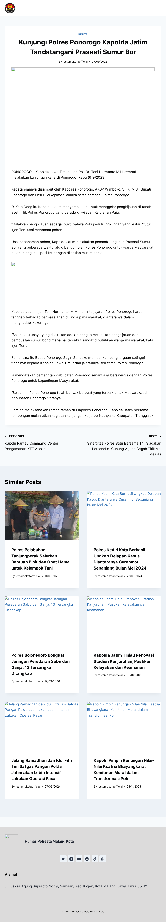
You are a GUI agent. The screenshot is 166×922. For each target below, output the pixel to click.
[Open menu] (157, 8)
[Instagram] (71, 858)
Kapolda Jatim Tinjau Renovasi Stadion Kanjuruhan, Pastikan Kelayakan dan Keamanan (124, 661)
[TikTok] (95, 858)
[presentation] (42, 515)
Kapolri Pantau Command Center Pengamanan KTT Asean (31, 443)
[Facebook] (87, 858)
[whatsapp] (102, 858)
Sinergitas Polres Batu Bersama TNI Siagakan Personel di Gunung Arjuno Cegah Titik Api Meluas (124, 445)
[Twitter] (63, 858)
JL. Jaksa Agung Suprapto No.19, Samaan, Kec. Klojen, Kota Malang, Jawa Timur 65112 (76, 886)
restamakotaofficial (75, 61)
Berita (83, 34)
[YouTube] (79, 858)
